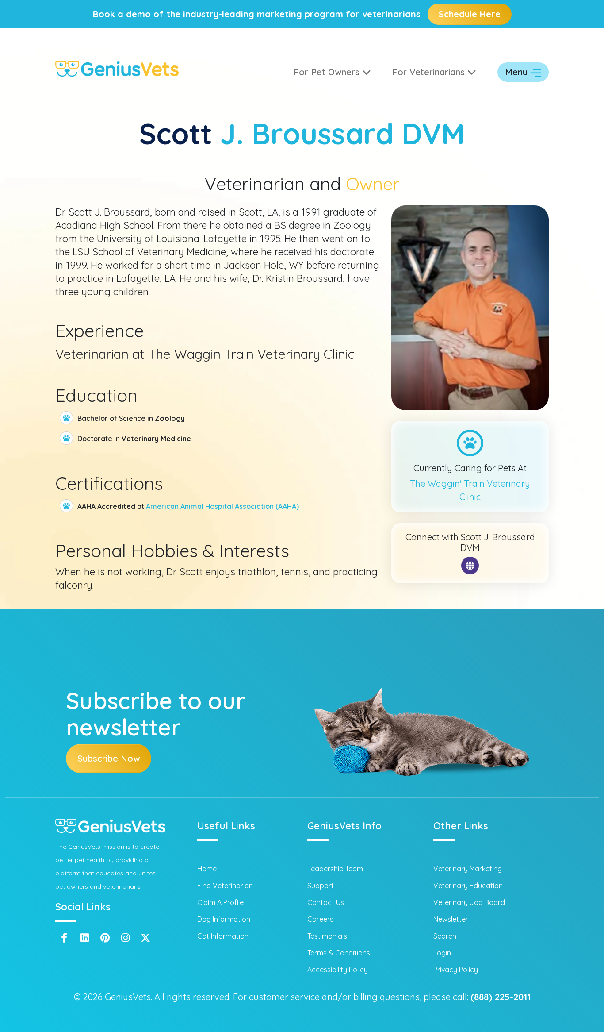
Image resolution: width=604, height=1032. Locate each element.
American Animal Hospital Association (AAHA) (222, 506)
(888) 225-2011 (500, 996)
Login (442, 952)
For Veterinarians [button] (429, 71)
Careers (320, 919)
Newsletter (450, 919)
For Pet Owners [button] (328, 71)
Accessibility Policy (337, 969)
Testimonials (327, 936)
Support (320, 885)
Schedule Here (470, 13)
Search (444, 936)
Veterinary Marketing (467, 868)
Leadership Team (335, 868)
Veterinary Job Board (469, 902)
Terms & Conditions (338, 952)
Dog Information (223, 919)
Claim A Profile (220, 902)
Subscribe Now (108, 758)
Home (207, 868)
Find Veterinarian (225, 885)
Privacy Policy (455, 969)
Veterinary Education (468, 885)
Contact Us (325, 902)
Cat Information (222, 936)
